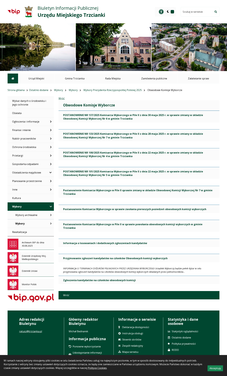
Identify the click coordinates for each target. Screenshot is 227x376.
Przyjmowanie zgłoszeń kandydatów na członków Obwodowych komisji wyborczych (115, 258)
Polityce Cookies (97, 368)
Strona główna (16, 90)
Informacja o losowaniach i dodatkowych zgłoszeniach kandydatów (105, 243)
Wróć (62, 98)
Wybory (58, 90)
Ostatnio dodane (38, 90)
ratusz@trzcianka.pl (30, 331)
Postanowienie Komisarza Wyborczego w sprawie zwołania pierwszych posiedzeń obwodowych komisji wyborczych (134, 209)
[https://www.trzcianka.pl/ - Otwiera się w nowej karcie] (29, 11)
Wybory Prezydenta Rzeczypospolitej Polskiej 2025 (112, 90)
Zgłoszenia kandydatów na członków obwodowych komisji (99, 280)
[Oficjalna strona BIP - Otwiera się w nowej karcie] (14, 11)
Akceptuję (216, 368)
